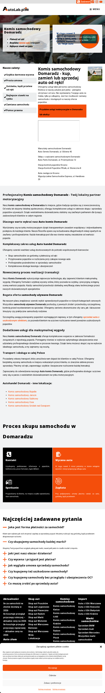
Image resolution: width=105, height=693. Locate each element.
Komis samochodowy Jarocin (22, 395)
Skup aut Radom (36, 614)
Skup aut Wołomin (37, 621)
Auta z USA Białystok (89, 610)
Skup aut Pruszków (38, 603)
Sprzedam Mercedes (89, 632)
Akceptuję (52, 668)
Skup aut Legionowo (38, 607)
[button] (101, 646)
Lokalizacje (34, 638)
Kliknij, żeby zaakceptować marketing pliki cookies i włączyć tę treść (77, 38)
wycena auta (24, 43)
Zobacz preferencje (52, 683)
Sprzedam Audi (86, 629)
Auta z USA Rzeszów (89, 607)
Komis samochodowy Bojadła (22, 391)
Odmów (52, 675)
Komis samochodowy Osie (21, 402)
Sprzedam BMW (86, 625)
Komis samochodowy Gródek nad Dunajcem (29, 405)
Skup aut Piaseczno (38, 610)
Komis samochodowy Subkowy (23, 398)
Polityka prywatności (44, 689)
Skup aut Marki (35, 617)
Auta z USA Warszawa (89, 603)
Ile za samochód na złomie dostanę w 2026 (13, 607)
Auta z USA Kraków (88, 614)
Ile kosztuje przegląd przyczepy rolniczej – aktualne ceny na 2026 (14, 617)
